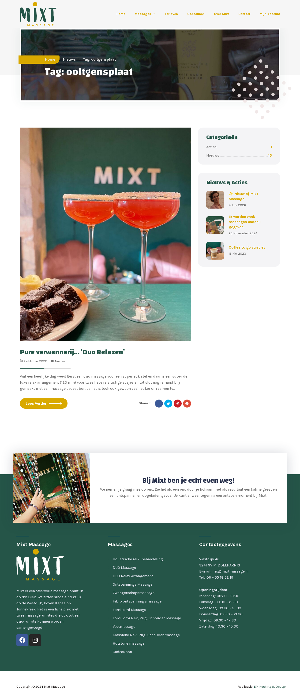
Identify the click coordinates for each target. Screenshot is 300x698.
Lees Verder (36, 403)
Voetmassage (124, 626)
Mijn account (270, 14)
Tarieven (171, 14)
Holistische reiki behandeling (138, 559)
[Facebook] (159, 404)
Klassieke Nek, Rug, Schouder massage (146, 635)
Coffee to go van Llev (247, 247)
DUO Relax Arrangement (133, 576)
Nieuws (69, 59)
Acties (239, 147)
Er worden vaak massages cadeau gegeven (245, 221)
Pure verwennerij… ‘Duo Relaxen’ (72, 352)
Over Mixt (221, 14)
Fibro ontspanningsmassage (137, 601)
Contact (244, 14)
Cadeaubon (196, 14)
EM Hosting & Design (270, 687)
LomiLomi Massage (129, 609)
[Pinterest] (178, 404)
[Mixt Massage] (34, 14)
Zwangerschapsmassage (133, 593)
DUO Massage (124, 567)
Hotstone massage (128, 643)
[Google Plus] (187, 404)
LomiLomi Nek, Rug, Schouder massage (147, 618)
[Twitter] (168, 404)
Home (120, 14)
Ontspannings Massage (132, 584)
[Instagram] (35, 640)
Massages (143, 14)
